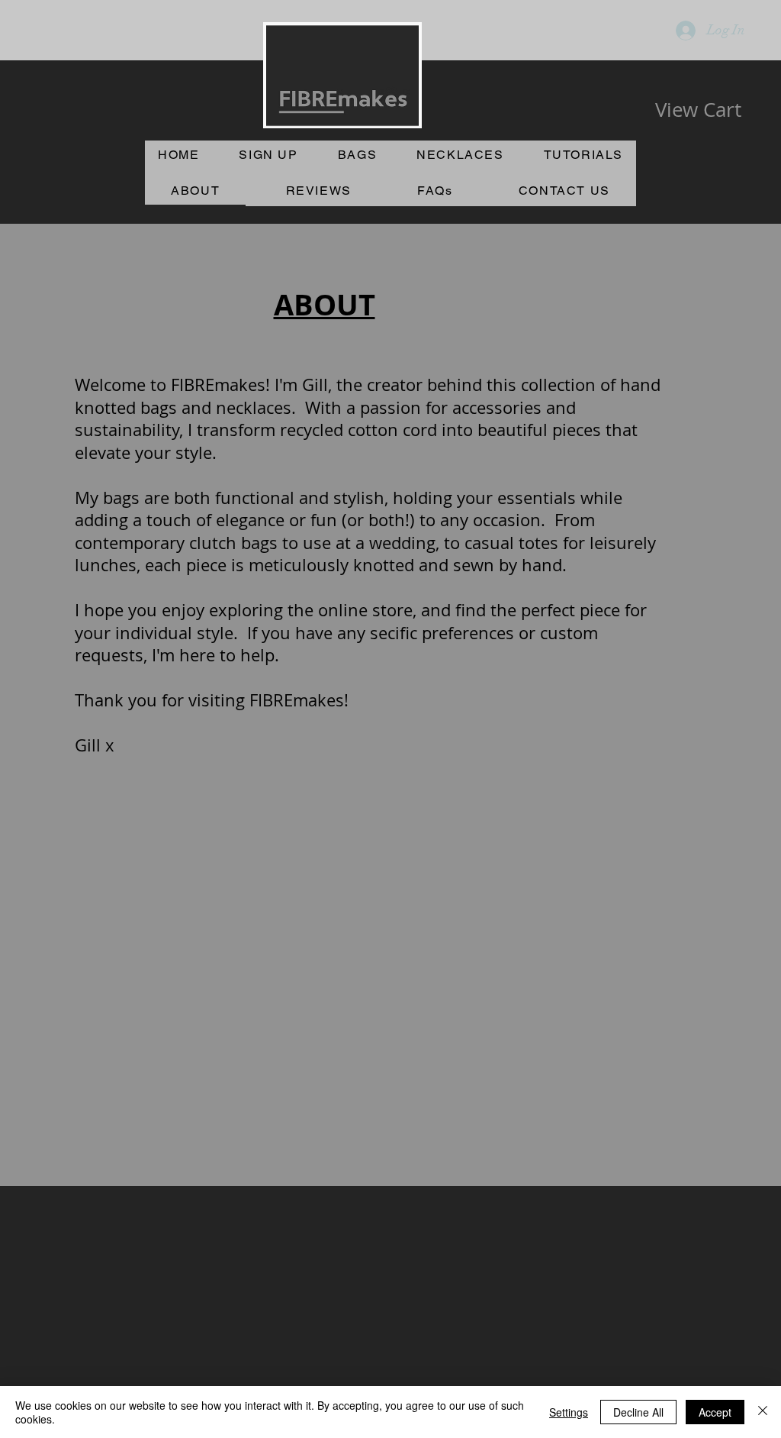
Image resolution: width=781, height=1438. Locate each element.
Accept (715, 1412)
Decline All (638, 1412)
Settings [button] (568, 1412)
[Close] (763, 1412)
